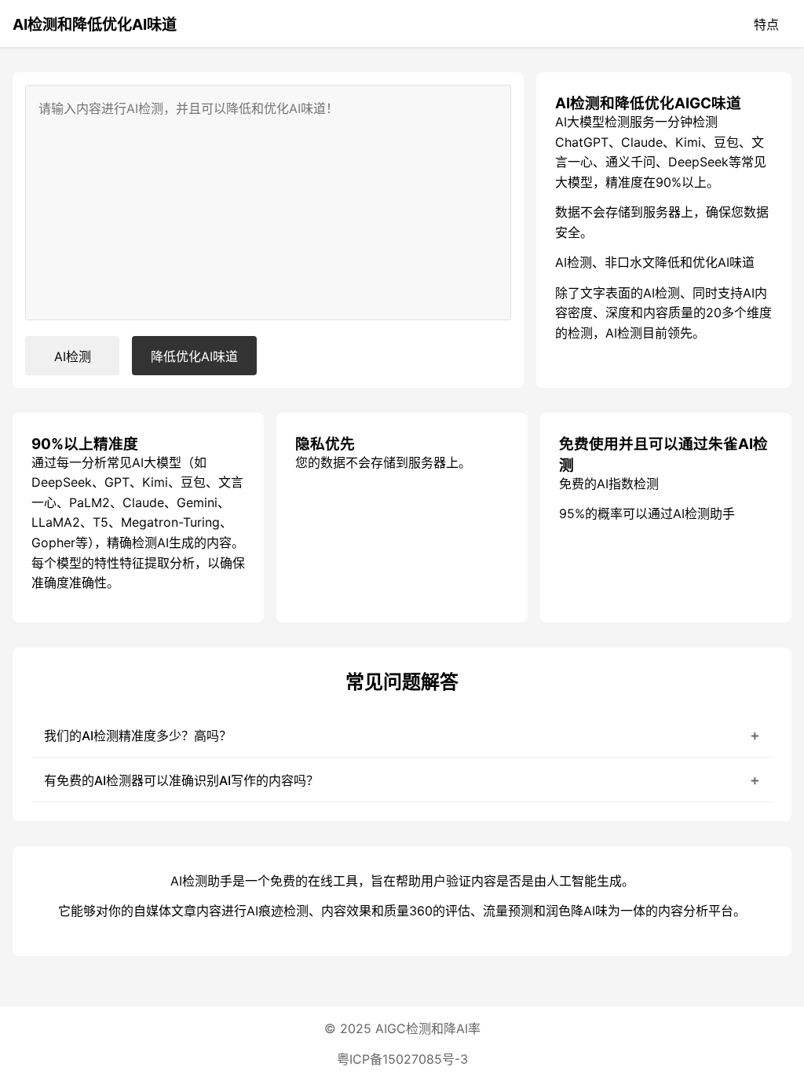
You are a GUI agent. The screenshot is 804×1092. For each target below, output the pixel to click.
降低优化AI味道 (194, 356)
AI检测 (72, 356)
